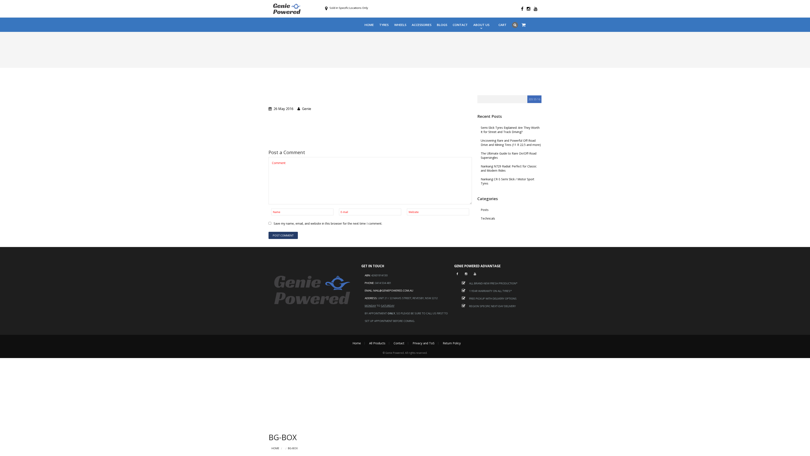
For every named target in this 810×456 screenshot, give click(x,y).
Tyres (384, 25)
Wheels (400, 25)
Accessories (421, 25)
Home (369, 25)
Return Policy (452, 343)
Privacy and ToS (424, 343)
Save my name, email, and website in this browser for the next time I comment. (328, 223)
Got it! (489, 8)
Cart (502, 25)
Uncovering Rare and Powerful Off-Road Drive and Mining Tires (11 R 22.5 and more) (511, 142)
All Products (377, 343)
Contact (460, 25)
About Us (481, 25)
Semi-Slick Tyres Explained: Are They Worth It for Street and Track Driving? (510, 130)
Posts (485, 210)
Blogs (442, 25)
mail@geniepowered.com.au (393, 290)
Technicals (488, 218)
